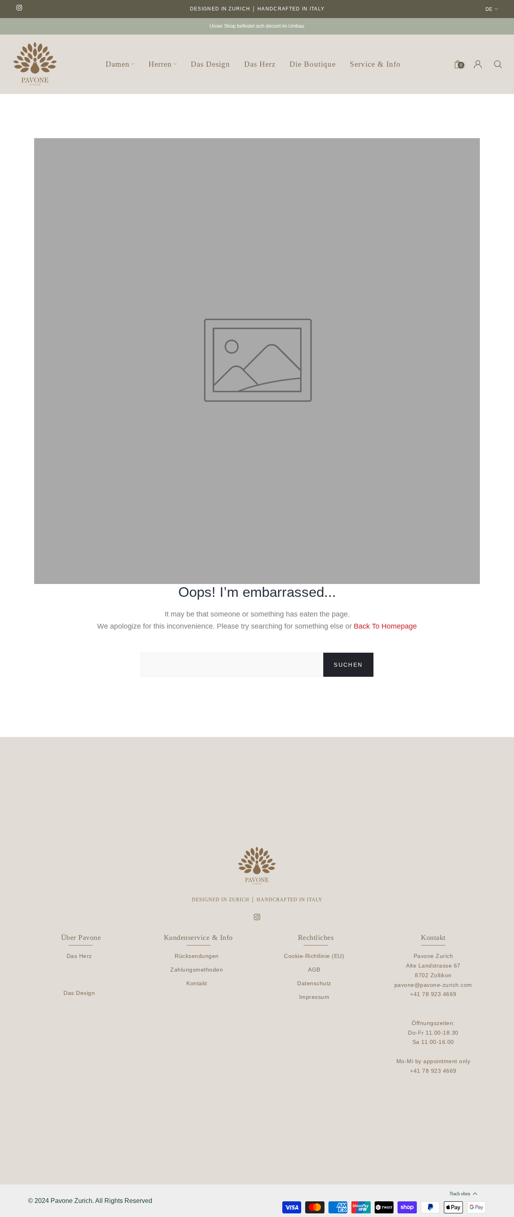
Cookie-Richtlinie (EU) (314, 956)
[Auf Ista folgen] (19, 8)
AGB (314, 969)
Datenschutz (314, 983)
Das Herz (79, 956)
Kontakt (196, 983)
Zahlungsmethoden (196, 969)
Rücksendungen (197, 956)
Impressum (314, 997)
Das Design (79, 993)
